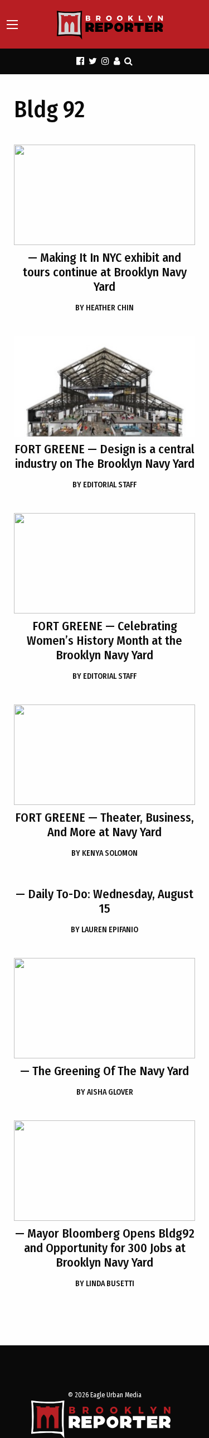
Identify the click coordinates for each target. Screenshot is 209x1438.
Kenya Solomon (104, 853)
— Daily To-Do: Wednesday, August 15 (104, 901)
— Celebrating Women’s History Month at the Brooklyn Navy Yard (104, 641)
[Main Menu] (12, 24)
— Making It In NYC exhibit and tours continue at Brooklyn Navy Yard (105, 272)
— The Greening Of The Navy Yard (104, 1070)
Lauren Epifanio (104, 929)
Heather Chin (104, 308)
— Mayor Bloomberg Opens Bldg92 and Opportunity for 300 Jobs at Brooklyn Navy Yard (105, 1248)
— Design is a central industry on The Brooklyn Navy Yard (104, 456)
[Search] (128, 61)
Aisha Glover (104, 1092)
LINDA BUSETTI (104, 1283)
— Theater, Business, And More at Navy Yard (104, 825)
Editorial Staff (104, 485)
